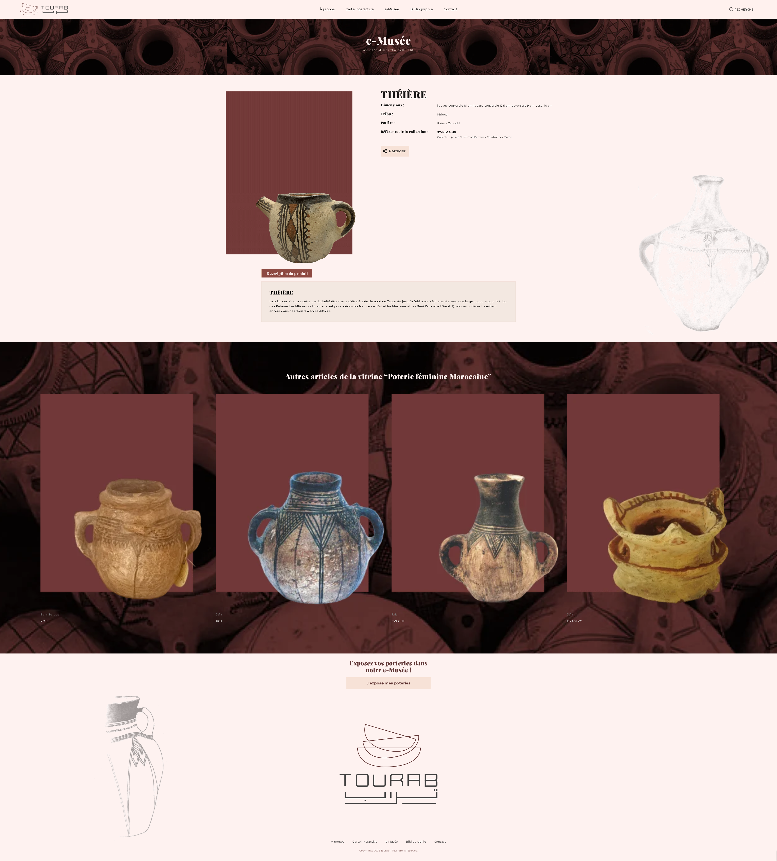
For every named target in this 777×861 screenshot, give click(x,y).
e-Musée (381, 50)
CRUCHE (222, 621)
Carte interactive (364, 841)
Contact (440, 841)
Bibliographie (416, 841)
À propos (337, 841)
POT (43, 621)
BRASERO (399, 621)
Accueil (368, 50)
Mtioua (394, 50)
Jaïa (43, 614)
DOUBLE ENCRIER (581, 621)
